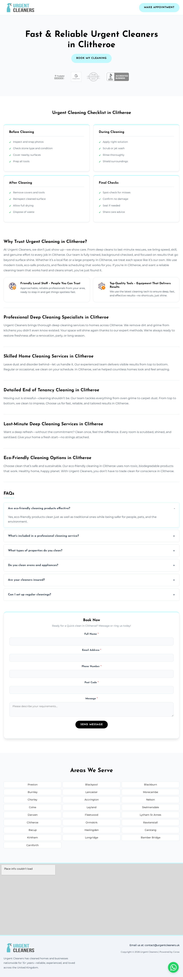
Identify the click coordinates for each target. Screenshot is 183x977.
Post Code (92, 682)
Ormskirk (91, 822)
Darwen (33, 814)
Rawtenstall (150, 822)
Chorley (32, 799)
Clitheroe (32, 822)
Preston (33, 784)
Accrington (92, 799)
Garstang (150, 830)
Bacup (33, 830)
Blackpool (91, 784)
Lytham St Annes (150, 814)
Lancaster (91, 792)
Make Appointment (159, 7)
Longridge (91, 837)
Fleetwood (91, 814)
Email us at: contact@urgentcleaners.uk (154, 945)
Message (91, 698)
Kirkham (32, 837)
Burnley (33, 792)
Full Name (91, 634)
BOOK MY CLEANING (91, 58)
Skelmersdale (150, 807)
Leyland (91, 807)
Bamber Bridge (150, 837)
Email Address (91, 650)
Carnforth (32, 845)
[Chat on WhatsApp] (173, 967)
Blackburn (150, 784)
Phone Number (92, 666)
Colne (32, 807)
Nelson (150, 799)
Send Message (91, 724)
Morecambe (150, 792)
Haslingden (92, 830)
